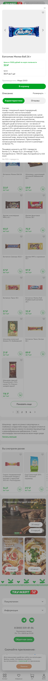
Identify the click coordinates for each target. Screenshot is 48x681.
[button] (24, 93)
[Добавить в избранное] (43, 12)
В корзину (24, 86)
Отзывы (35, 100)
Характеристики (13, 100)
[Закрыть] (45, 8)
